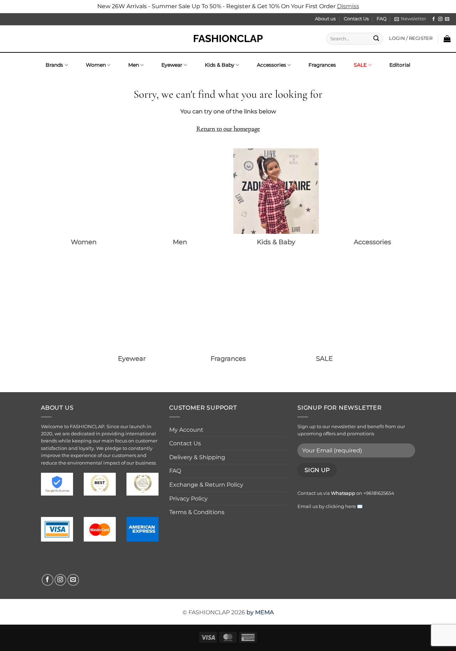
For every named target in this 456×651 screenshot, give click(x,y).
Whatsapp (343, 493)
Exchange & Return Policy (206, 484)
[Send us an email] (447, 19)
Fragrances (322, 65)
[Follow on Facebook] (433, 19)
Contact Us (356, 18)
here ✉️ (354, 506)
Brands (54, 65)
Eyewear (171, 65)
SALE (360, 65)
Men (133, 65)
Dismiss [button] (348, 6)
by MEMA (260, 612)
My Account (186, 429)
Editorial (399, 65)
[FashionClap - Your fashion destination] (228, 39)
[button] (410, 19)
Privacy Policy (188, 498)
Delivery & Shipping (197, 457)
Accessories (271, 65)
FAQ (382, 18)
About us (325, 18)
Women (96, 65)
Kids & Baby (219, 65)
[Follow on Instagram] (440, 19)
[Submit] (376, 38)
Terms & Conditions (196, 512)
